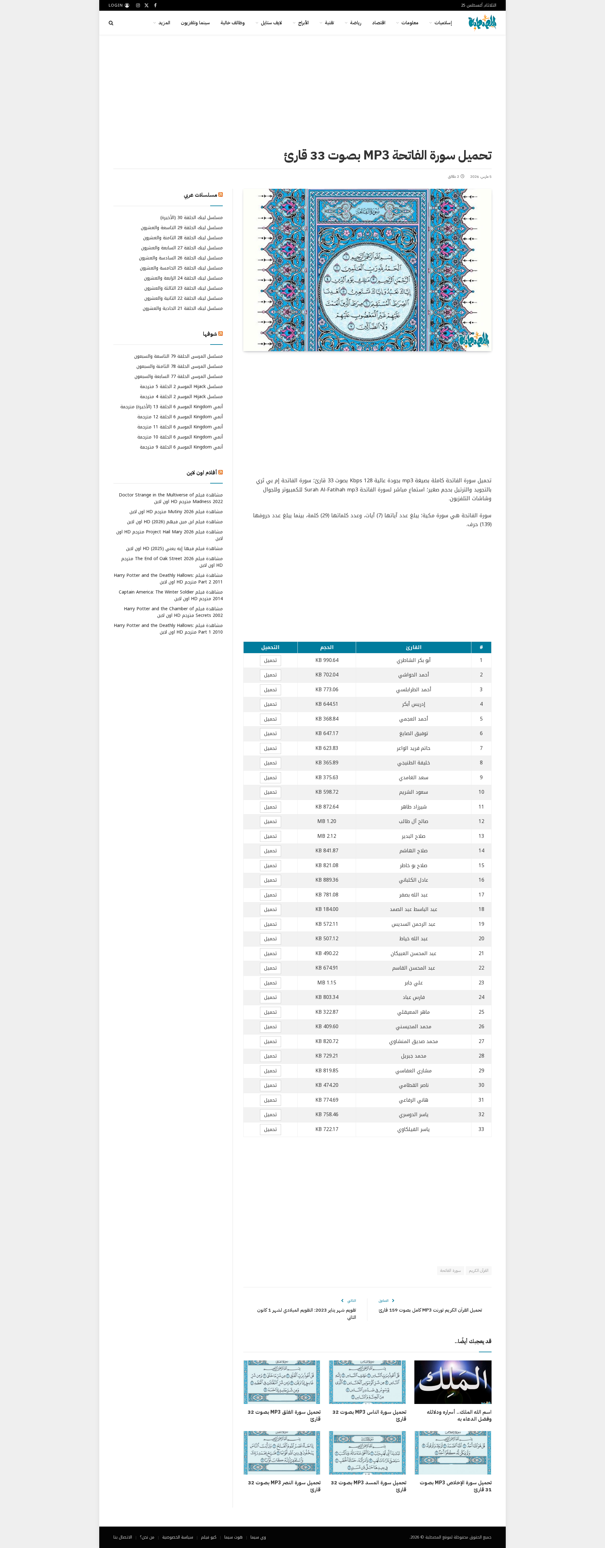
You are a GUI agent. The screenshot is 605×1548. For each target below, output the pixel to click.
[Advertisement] (302, 90)
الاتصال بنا (122, 1537)
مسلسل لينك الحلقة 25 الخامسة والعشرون (181, 268)
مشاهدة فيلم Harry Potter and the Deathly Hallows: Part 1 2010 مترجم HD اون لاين (168, 628)
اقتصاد (378, 22)
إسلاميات (443, 22)
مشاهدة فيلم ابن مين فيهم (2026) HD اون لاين (175, 522)
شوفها (210, 334)
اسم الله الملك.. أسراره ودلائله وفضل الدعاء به (459, 1416)
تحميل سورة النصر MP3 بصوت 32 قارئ (284, 1486)
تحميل (270, 660)
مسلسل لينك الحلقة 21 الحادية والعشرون (183, 308)
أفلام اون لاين (202, 473)
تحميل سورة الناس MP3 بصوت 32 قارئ (369, 1416)
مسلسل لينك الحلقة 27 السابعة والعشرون (182, 247)
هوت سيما (233, 1537)
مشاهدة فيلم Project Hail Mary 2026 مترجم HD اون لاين (169, 535)
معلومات (409, 22)
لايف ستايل (271, 22)
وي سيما (258, 1537)
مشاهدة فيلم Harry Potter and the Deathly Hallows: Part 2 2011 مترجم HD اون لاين (168, 578)
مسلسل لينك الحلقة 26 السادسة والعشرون (181, 257)
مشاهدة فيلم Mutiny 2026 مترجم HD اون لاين (176, 511)
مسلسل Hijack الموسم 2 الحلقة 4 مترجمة (181, 396)
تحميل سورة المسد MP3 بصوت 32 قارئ (368, 1486)
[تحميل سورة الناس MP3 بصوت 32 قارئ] (367, 1382)
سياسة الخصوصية (177, 1537)
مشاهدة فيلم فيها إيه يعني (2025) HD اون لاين (174, 548)
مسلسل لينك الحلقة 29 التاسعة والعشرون (182, 227)
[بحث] (112, 23)
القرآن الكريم (478, 1270)
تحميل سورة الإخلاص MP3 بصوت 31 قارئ (456, 1486)
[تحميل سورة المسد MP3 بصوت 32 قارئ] (367, 1453)
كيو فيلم (208, 1537)
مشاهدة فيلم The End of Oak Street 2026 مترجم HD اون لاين (172, 562)
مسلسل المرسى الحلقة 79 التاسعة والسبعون (178, 356)
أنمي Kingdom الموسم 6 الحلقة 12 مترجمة (180, 417)
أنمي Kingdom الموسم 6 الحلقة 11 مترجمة (180, 427)
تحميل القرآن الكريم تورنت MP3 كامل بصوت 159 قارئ (430, 1310)
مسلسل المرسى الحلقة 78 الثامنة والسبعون (179, 366)
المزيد (164, 22)
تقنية (329, 22)
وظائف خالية (233, 22)
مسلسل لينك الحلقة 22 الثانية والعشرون (183, 298)
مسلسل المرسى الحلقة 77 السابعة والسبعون (179, 376)
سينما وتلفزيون (195, 22)
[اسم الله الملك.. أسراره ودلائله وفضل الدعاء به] (453, 1382)
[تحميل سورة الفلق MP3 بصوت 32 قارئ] (281, 1382)
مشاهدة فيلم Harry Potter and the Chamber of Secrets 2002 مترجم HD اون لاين (173, 612)
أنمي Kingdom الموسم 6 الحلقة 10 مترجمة (180, 437)
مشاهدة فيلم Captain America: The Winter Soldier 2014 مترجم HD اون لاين (171, 595)
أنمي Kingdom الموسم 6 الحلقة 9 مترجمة (181, 447)
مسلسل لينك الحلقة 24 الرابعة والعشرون (183, 278)
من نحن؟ (147, 1537)
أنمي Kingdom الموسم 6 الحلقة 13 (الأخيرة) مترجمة (171, 407)
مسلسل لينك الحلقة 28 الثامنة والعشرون (183, 237)
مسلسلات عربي (200, 195)
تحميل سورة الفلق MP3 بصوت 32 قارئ (284, 1416)
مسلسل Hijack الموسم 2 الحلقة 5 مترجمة (181, 386)
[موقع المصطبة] (482, 23)
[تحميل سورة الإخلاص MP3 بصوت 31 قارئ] (453, 1453)
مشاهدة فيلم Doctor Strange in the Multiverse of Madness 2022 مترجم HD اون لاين (171, 498)
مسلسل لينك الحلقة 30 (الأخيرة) (191, 217)
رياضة (355, 22)
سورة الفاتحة (450, 1270)
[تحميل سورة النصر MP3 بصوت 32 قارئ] (281, 1453)
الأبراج (303, 22)
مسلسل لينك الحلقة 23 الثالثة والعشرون (183, 288)
